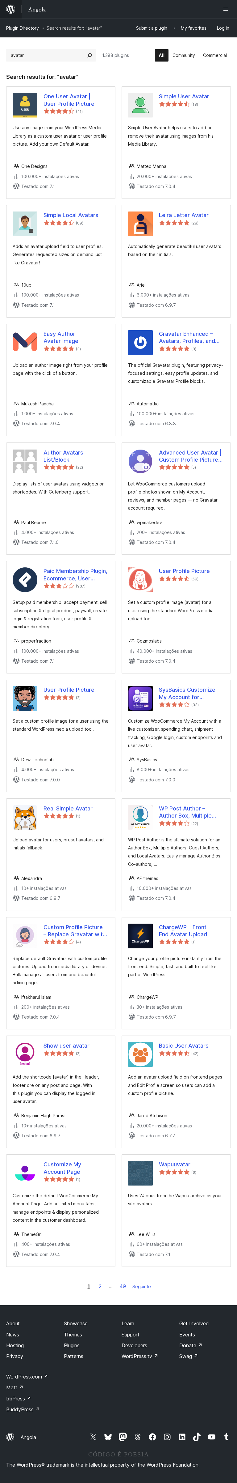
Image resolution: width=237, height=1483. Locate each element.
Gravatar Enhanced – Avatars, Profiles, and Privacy (187, 338)
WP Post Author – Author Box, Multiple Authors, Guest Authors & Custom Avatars (190, 812)
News (12, 1334)
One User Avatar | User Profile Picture (69, 100)
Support (130, 1334)
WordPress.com (27, 1377)
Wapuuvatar (174, 1164)
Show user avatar (66, 1045)
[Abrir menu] (227, 9)
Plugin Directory (22, 28)
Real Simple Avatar (68, 808)
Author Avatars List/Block (63, 456)
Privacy (14, 1356)
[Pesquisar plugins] (90, 55)
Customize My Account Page (62, 1168)
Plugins (72, 1345)
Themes (73, 1334)
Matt (14, 1387)
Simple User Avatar (184, 96)
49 (122, 1286)
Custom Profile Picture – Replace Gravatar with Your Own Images (75, 931)
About (13, 1323)
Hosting (15, 1345)
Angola (28, 1437)
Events (187, 1334)
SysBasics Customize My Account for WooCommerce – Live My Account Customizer (190, 693)
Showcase (76, 1323)
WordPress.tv (140, 1356)
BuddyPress (23, 1409)
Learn (128, 1323)
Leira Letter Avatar (184, 215)
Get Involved (194, 1323)
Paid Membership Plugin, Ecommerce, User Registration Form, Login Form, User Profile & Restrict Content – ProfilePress (75, 575)
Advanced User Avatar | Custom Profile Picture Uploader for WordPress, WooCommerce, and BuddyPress (191, 456)
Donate (190, 1345)
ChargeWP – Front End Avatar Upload (183, 931)
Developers (134, 1345)
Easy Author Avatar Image (61, 337)
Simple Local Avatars (71, 215)
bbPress (18, 1398)
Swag (188, 1356)
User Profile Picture (184, 571)
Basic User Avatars (184, 1045)
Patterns (73, 1356)
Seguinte (141, 1286)
